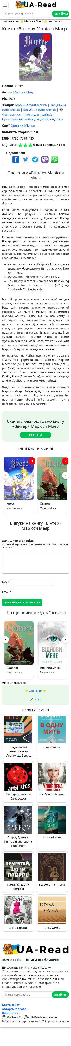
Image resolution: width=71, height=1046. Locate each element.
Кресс (11, 503)
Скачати (35, 435)
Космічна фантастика (39, 110)
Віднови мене (50, 667)
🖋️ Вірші (35, 699)
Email (6, 592)
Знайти (61, 13)
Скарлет (46, 503)
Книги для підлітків (38, 114)
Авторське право (14, 1009)
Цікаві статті (11, 1013)
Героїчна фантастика (31, 105)
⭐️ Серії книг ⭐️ (35, 691)
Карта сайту (11, 1005)
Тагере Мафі (47, 672)
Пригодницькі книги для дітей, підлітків (32, 119)
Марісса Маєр (23, 92)
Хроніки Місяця (23, 125)
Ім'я (5, 582)
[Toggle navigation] (5, 5)
